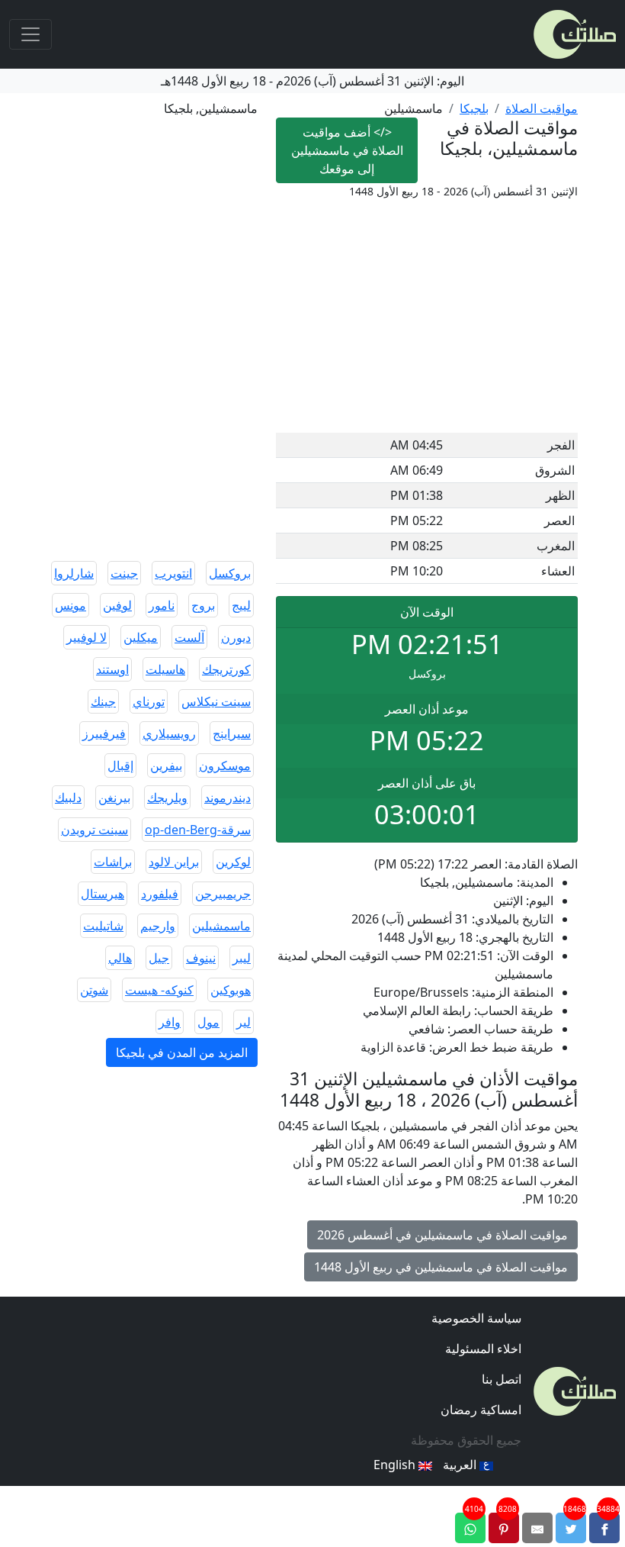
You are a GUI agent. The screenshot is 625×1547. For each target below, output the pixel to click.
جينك (103, 701)
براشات (113, 861)
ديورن (236, 637)
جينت (124, 573)
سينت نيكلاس (216, 701)
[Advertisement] (427, 318)
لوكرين (233, 861)
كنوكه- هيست (159, 989)
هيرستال (102, 893)
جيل (159, 957)
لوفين (117, 605)
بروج (203, 605)
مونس (70, 605)
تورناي (149, 701)
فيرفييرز (104, 733)
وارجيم (157, 925)
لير (243, 1022)
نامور (162, 605)
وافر (170, 1022)
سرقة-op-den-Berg (198, 829)
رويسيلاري (169, 733)
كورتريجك (226, 669)
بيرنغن (114, 797)
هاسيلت (165, 669)
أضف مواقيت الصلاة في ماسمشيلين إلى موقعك (347, 150)
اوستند (112, 669)
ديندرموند (227, 797)
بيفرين (166, 765)
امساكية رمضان (481, 1409)
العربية (461, 1464)
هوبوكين (230, 989)
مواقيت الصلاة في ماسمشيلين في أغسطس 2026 (442, 1234)
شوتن (94, 989)
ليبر (241, 957)
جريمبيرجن (223, 893)
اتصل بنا (501, 1379)
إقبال (120, 765)
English (395, 1464)
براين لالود (174, 861)
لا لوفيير (86, 637)
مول (208, 1022)
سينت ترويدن (94, 829)
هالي (120, 957)
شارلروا (74, 573)
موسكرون (225, 765)
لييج (241, 605)
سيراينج (232, 733)
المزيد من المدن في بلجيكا (182, 1052)
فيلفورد (159, 893)
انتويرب (173, 573)
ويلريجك (167, 797)
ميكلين (140, 637)
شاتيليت (103, 925)
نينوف (201, 957)
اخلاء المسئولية (483, 1348)
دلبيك (68, 797)
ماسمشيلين (221, 925)
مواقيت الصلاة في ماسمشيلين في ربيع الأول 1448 (441, 1267)
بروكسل (230, 573)
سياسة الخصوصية (476, 1318)
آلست (189, 637)
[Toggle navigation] (30, 34)
